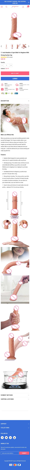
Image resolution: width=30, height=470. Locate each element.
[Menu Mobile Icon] (2, 7)
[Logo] (15, 7)
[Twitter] (6, 437)
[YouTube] (14, 437)
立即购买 (15, 78)
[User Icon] (23, 7)
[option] (15, 26)
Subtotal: (3, 68)
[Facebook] (2, 437)
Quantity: (3, 62)
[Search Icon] (6, 7)
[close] (28, 2)
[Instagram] (10, 437)
